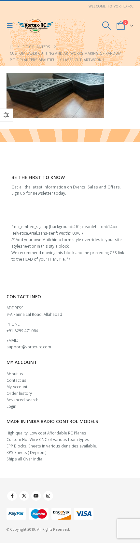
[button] (11, 25)
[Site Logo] (35, 26)
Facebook (12, 496)
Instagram (48, 496)
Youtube (36, 496)
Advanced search (22, 399)
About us (15, 373)
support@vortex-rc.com (29, 346)
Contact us (16, 380)
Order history (19, 393)
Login (11, 406)
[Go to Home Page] (11, 47)
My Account (17, 386)
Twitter (24, 496)
